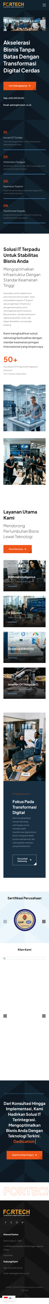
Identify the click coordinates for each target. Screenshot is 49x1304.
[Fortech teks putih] (13, 3)
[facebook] (5, 1178)
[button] (5, 921)
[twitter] (11, 1178)
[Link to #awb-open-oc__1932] (44, 5)
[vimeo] (22, 1178)
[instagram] (17, 1178)
